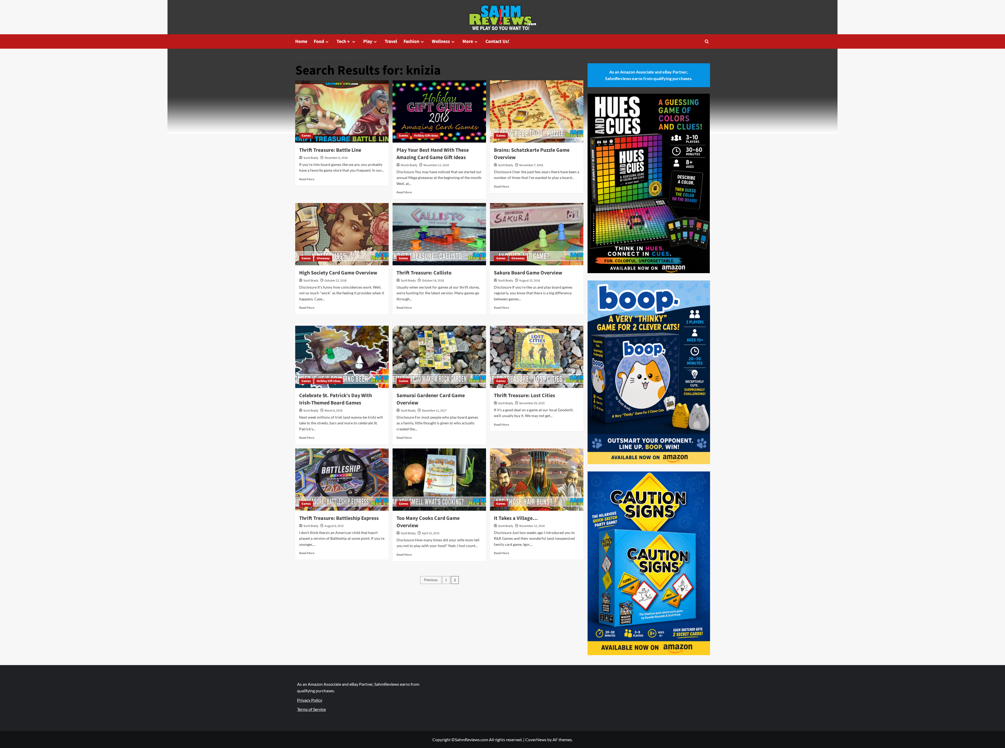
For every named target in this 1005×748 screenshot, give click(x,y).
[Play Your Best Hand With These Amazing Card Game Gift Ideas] (439, 111)
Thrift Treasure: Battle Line (330, 150)
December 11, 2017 (434, 410)
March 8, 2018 (333, 410)
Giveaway (323, 258)
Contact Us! (497, 41)
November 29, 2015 (532, 403)
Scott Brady (311, 158)
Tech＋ (344, 41)
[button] (707, 41)
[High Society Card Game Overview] (342, 234)
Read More (306, 179)
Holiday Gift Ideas (426, 135)
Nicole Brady (409, 165)
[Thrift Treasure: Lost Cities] (536, 357)
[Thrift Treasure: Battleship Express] (342, 479)
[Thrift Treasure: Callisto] (439, 234)
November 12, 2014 (532, 526)
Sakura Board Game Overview (528, 273)
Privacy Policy (309, 700)
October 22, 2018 (336, 280)
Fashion (411, 41)
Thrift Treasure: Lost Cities (524, 395)
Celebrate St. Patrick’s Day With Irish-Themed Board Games (335, 399)
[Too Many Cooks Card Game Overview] (439, 479)
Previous (431, 580)
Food (319, 41)
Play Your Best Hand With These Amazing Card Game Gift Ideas (433, 154)
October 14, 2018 (433, 280)
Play (367, 41)
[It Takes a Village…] (536, 479)
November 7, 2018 (531, 165)
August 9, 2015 (334, 526)
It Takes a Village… (516, 518)
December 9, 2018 (336, 158)
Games (306, 135)
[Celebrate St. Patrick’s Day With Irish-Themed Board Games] (342, 357)
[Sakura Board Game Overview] (536, 234)
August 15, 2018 (529, 280)
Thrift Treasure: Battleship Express (339, 518)
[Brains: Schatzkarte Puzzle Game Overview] (536, 111)
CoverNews (535, 739)
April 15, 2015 (430, 533)
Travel (391, 41)
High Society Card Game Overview (338, 273)
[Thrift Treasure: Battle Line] (342, 111)
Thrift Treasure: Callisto (424, 273)
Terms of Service (311, 709)
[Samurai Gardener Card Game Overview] (439, 357)
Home (301, 41)
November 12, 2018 (436, 165)
